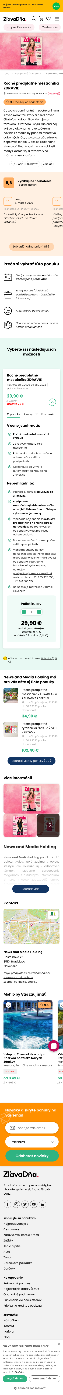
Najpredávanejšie (19, 27)
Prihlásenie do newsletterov (22, 1300)
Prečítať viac (18, 1372)
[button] (33, 18)
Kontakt (9, 1326)
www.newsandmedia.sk (18, 977)
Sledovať (32, 164)
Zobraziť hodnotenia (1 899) (32, 247)
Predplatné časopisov (28, 73)
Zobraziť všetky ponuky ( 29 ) (31, 761)
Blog (7, 1337)
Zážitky (8, 1241)
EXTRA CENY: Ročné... (28, 208)
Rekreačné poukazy (17, 1283)
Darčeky (9, 1269)
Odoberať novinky (32, 1155)
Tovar (7, 73)
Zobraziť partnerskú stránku (20, 982)
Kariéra (9, 1332)
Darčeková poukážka (18, 1263)
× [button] (59, 1344)
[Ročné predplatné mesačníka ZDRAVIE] (31, 51)
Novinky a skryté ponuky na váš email (30, 1113)
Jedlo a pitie (12, 1246)
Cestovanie (50, 27)
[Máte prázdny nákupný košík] (41, 18)
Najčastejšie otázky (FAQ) (21, 1289)
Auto (7, 1252)
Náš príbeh (11, 1320)
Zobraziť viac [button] (31, 889)
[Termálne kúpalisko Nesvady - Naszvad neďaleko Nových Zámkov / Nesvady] (28, 1042)
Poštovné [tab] (47, 414)
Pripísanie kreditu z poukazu (23, 1306)
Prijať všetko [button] (15, 1378)
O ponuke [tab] (13, 414)
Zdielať (47, 164)
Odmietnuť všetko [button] (44, 1378)
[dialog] (31, 1367)
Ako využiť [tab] (30, 414)
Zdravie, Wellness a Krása (21, 1235)
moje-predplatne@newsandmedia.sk (27, 973)
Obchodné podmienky (19, 1294)
